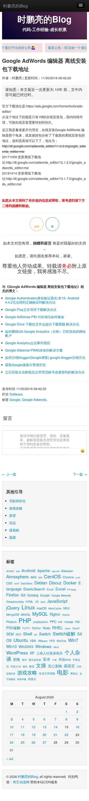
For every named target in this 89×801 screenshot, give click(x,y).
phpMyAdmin (40, 622)
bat (40, 577)
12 (33, 726)
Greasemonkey (15, 602)
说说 (12, 522)
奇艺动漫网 (21, 782)
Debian (40, 583)
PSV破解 (13, 627)
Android (28, 570)
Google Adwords (34, 399)
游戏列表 (10, 673)
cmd (78, 577)
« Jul (9, 758)
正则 (79, 666)
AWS (33, 577)
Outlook (66, 614)
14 (55, 726)
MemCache (54, 608)
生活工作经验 (47, 673)
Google (15, 399)
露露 (12, 537)
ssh (35, 634)
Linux (28, 607)
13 (44, 726)
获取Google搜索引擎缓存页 (25, 364)
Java (42, 601)
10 (11, 726)
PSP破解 (68, 622)
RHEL (57, 627)
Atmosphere (17, 577)
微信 (25, 666)
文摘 (41, 665)
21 (55, 734)
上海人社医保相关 (49, 652)
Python (36, 628)
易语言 (69, 665)
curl (16, 583)
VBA (33, 640)
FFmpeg (71, 589)
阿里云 (32, 679)
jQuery (13, 607)
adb (18, 571)
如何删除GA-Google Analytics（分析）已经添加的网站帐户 (45, 333)
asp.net (55, 571)
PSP (60, 622)
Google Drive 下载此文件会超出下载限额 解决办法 (42, 324)
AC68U (10, 571)
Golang (32, 595)
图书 (24, 659)
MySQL (40, 613)
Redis (46, 628)
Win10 (11, 646)
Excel (60, 588)
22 (66, 734)
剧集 (16, 659)
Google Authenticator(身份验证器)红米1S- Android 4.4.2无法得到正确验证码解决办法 (42, 300)
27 (44, 742)
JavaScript (57, 601)
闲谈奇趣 (21, 679)
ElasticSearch (34, 588)
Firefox (12, 595)
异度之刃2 (16, 666)
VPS (52, 641)
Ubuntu (20, 640)
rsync (68, 628)
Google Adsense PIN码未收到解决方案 (34, 350)
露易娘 (14, 530)
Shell (27, 634)
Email (50, 589)
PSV (77, 622)
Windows (43, 646)
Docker (70, 583)
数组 (31, 666)
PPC (53, 621)
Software (16, 394)
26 (33, 742)
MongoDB (12, 614)
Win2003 (26, 646)
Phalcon (11, 622)
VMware (42, 641)
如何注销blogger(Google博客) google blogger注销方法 (45, 357)
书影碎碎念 (17, 500)
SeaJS (75, 628)
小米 (54, 659)
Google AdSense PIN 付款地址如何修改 (34, 316)
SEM (10, 634)
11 (22, 726)
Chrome (68, 577)
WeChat (61, 641)
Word (56, 647)
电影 (63, 672)
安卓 (46, 659)
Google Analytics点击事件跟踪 (27, 342)
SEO (18, 634)
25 (22, 742)
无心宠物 (55, 665)
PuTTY (26, 628)
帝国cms (65, 659)
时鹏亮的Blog (15, 6)
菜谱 (12, 515)
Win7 (73, 640)
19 (33, 734)
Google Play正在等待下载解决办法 (31, 309)
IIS (36, 602)
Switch (45, 634)
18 (22, 734)
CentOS (52, 576)
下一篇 (80, 474)
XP (32, 652)
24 (11, 742)
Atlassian (67, 571)
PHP (25, 620)
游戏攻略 (15, 508)
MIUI (66, 608)
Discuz (55, 583)
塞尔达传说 (35, 659)
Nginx (55, 614)
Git (23, 595)
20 (44, 734)
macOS (42, 608)
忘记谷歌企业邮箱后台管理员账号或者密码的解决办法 (45, 372)
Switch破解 (64, 633)
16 (77, 726)
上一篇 (9, 474)
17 (11, 734)
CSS (9, 583)
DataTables (26, 583)
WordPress (17, 652)
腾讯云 (74, 673)
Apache (43, 570)
